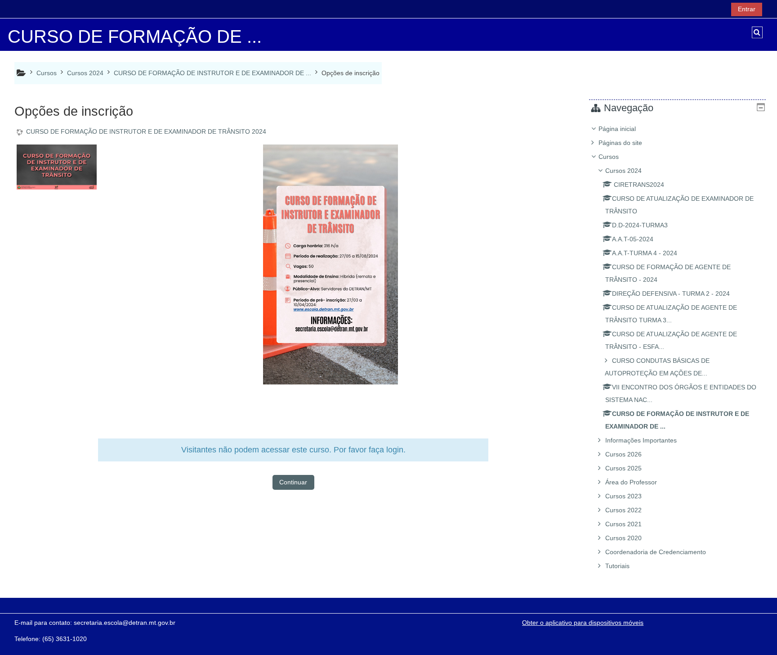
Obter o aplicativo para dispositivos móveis (582, 622)
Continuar (293, 482)
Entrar (746, 9)
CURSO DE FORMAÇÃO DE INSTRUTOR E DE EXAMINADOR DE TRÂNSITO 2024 (146, 131)
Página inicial (617, 128)
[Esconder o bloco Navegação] (761, 107)
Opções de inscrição (351, 73)
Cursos (608, 156)
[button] (757, 32)
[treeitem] (677, 347)
